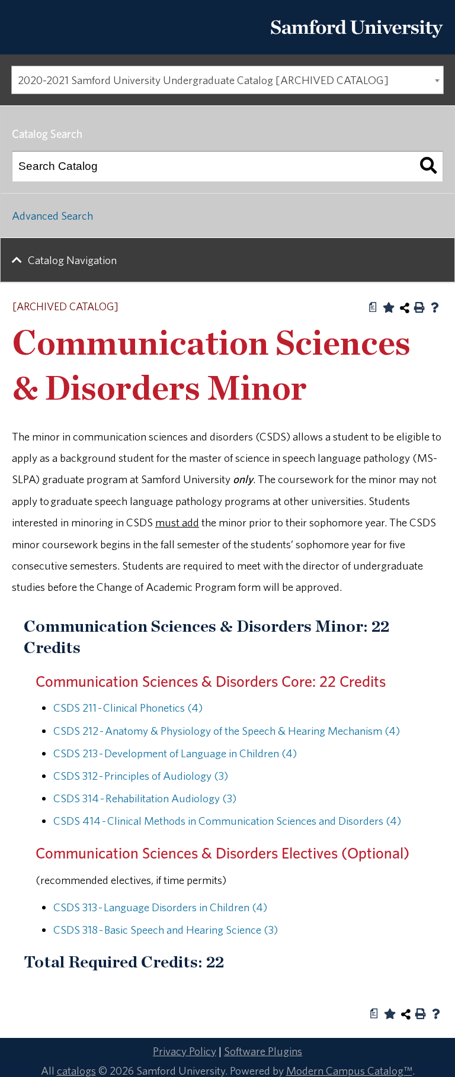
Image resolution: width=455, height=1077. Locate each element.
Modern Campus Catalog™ (349, 1070)
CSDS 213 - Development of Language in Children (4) (175, 753)
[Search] (428, 166)
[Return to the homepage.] (356, 42)
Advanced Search (52, 215)
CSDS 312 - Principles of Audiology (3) (140, 775)
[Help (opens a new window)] (435, 307)
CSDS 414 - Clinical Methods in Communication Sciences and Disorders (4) (227, 820)
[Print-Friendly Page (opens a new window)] (419, 307)
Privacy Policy (184, 1050)
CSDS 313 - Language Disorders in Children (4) (160, 907)
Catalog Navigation (72, 259)
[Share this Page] (404, 307)
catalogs (76, 1070)
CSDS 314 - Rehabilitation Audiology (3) (144, 798)
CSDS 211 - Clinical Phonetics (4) (128, 707)
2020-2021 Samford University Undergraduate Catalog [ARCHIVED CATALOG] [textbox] (203, 79)
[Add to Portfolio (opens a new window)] (389, 307)
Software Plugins (263, 1050)
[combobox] (227, 80)
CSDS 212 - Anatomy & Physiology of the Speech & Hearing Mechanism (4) (226, 730)
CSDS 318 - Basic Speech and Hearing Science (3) (165, 929)
